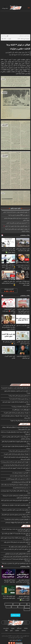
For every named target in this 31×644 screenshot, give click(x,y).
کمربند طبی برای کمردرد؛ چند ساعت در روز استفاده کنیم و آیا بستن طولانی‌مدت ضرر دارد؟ (16, 530)
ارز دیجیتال (8, 607)
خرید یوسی (27, 607)
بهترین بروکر (14, 607)
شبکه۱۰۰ (26, 628)
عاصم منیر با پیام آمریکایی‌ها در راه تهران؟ (19, 420)
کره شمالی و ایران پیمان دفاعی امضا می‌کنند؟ (19, 396)
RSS (6, 630)
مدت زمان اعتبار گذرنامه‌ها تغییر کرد (21, 488)
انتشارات (17, 630)
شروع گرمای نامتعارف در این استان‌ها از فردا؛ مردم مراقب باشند (15, 485)
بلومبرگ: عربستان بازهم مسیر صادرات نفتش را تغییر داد (16, 413)
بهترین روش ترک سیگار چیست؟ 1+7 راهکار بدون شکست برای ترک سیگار (16, 534)
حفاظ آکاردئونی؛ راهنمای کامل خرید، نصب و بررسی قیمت (16, 556)
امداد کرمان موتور (8, 604)
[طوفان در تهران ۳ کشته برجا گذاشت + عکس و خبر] (15, 81)
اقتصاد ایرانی (21, 607)
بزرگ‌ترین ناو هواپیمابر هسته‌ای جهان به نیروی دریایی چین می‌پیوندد (16, 447)
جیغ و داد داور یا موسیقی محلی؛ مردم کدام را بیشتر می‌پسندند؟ (15, 462)
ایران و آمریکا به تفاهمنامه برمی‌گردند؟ (20, 407)
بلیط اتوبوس (27, 609)
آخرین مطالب (24, 424)
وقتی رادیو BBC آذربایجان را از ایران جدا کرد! (18, 215)
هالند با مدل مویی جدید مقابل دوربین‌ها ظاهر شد (17, 479)
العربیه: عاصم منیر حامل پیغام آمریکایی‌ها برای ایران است (16, 465)
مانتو (29, 604)
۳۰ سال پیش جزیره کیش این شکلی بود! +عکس (17, 223)
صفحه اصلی (27, 36)
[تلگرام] (9, 643)
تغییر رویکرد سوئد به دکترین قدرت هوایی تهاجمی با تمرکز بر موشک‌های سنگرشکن (16, 438)
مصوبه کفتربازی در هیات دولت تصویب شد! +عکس (16, 226)
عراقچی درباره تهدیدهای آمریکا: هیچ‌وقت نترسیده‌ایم (17, 522)
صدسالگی (21, 36)
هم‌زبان (12, 628)
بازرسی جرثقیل (23, 604)
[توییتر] (12, 643)
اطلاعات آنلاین (15, 7)
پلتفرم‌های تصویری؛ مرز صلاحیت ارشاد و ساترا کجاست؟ (16, 519)
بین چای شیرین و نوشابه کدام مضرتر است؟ (19, 399)
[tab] (25, 385)
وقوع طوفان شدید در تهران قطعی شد (20, 410)
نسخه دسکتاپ (15, 615)
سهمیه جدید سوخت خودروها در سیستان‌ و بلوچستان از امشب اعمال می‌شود (15, 417)
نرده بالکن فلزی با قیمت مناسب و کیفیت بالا (19, 547)
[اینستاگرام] (14, 643)
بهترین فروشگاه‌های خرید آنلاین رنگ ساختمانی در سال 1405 (15, 563)
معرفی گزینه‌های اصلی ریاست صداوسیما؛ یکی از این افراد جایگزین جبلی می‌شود (17, 458)
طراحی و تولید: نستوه (14, 640)
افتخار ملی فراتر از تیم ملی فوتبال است (20, 482)
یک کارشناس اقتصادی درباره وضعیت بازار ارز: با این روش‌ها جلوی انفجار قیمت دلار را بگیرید (16, 497)
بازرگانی (25, 526)
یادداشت (24, 630)
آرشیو (11, 630)
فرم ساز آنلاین (16, 604)
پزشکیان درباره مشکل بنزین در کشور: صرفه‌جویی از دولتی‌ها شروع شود (16, 511)
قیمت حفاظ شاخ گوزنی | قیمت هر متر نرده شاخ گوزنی (17, 554)
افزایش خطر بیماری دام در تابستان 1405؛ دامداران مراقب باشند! (17, 543)
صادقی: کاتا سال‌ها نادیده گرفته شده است (19, 476)
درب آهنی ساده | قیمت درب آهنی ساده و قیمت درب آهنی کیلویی (17, 550)
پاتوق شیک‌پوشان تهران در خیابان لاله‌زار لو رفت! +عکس (15, 212)
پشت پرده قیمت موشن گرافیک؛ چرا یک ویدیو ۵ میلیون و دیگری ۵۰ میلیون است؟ (15, 538)
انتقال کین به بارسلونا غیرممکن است (20, 473)
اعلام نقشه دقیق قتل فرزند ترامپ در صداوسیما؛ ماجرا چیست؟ (15, 388)
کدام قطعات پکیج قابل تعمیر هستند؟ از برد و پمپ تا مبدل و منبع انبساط (16, 560)
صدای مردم (6, 628)
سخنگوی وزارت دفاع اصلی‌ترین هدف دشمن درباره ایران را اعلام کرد (15, 501)
